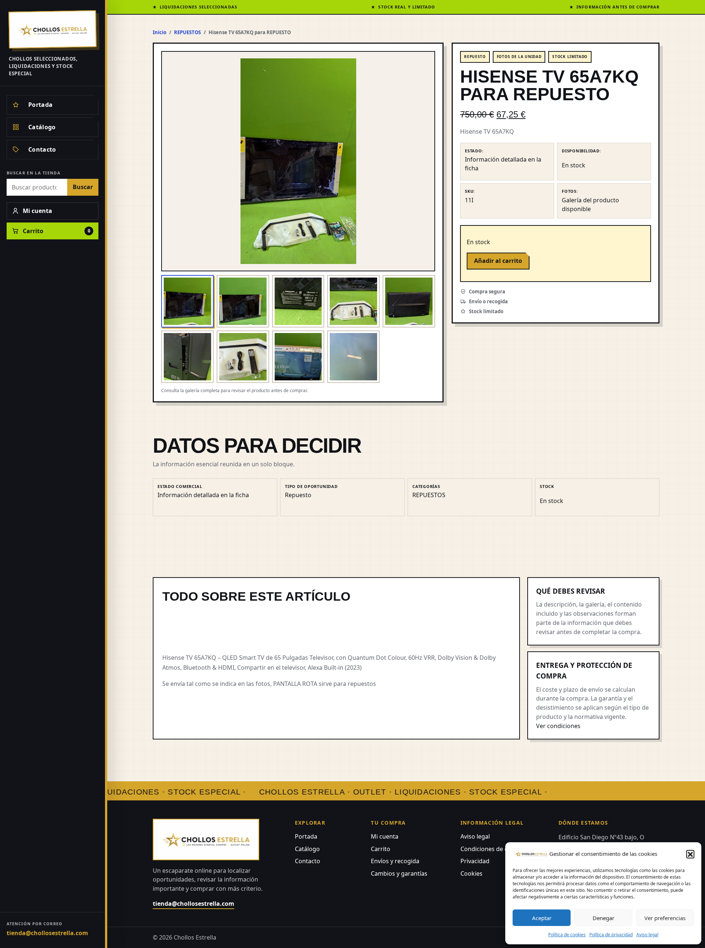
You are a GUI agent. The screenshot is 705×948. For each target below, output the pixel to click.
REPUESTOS (187, 32)
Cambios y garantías (399, 873)
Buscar (83, 187)
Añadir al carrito (498, 261)
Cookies (471, 873)
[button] (690, 854)
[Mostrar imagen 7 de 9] (243, 356)
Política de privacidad (611, 934)
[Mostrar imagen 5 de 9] (409, 301)
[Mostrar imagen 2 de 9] (243, 301)
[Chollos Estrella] (52, 29)
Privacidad (474, 861)
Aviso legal (647, 934)
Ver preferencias (665, 918)
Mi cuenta (384, 836)
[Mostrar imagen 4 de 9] (353, 301)
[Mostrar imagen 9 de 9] (353, 356)
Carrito (380, 849)
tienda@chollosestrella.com (47, 933)
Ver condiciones (558, 726)
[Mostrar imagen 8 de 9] (298, 356)
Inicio (159, 32)
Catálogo (307, 849)
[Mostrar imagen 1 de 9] (187, 301)
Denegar (603, 918)
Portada (306, 836)
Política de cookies (567, 934)
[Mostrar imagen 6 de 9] (187, 356)
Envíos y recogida (395, 861)
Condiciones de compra (493, 849)
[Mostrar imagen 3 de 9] (298, 301)
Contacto (307, 861)
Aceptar (542, 918)
